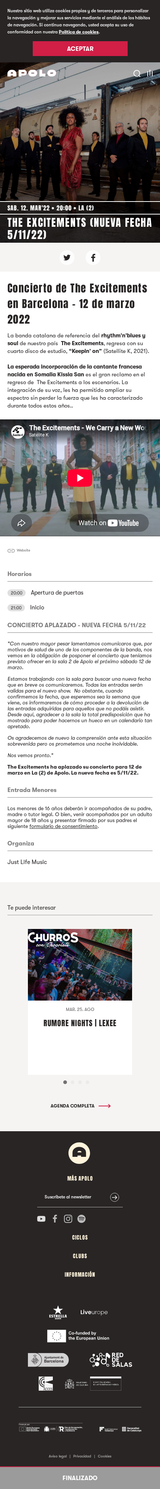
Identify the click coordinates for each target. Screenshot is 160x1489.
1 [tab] (65, 1082)
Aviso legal (58, 1456)
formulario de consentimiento (63, 826)
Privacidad (82, 1456)
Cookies (105, 1456)
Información (80, 1275)
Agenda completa (73, 1106)
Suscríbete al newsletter (68, 1197)
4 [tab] (87, 1082)
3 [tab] (80, 1082)
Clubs (80, 1256)
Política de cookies (79, 32)
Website (23, 550)
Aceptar (80, 49)
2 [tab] (72, 1082)
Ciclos (80, 1237)
